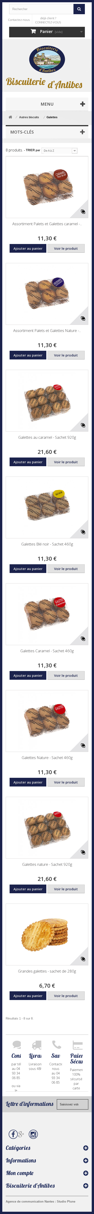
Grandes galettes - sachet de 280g (47, 971)
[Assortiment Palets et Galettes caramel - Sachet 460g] (47, 187)
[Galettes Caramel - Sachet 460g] (47, 614)
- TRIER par (32, 150)
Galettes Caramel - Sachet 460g (47, 650)
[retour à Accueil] (10, 117)
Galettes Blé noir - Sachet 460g (47, 544)
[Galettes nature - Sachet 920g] (47, 827)
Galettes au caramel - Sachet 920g (47, 437)
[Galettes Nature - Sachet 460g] (47, 721)
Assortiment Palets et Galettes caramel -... (47, 223)
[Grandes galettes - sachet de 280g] (47, 934)
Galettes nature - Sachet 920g (47, 864)
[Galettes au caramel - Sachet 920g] (47, 400)
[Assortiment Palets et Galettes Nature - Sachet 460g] (47, 294)
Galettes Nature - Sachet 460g (47, 757)
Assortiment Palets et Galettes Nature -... (47, 330)
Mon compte (20, 1173)
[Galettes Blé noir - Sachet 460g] (47, 507)
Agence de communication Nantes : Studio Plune (40, 1201)
